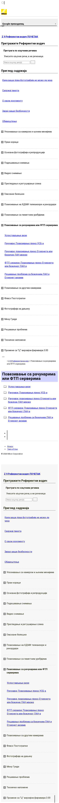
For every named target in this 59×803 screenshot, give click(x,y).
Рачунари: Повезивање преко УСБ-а (24, 243)
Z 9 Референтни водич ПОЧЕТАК (20, 36)
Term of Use (12, 449)
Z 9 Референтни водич (18, 361)
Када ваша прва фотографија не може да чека (27, 80)
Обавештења (9, 121)
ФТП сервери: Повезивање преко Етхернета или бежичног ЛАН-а (29, 264)
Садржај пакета (10, 90)
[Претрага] (33, 62)
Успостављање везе (16, 235)
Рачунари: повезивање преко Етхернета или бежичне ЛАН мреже (28, 253)
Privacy (10, 446)
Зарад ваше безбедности (16, 111)
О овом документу (12, 100)
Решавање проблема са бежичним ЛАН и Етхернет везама (27, 276)
